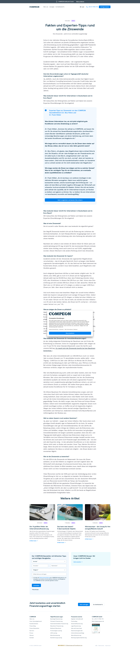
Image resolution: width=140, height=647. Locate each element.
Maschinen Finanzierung (56, 626)
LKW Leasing (53, 633)
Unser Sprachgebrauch (36, 621)
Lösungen (51, 7)
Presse (31, 633)
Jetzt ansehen (77, 562)
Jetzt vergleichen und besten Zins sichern (70, 200)
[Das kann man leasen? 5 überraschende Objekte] (70, 505)
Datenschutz (101, 645)
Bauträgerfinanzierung (56, 619)
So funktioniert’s (60, 7)
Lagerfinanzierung (76, 626)
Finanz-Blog (33, 626)
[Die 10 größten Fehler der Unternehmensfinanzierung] (42, 505)
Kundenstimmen (34, 623)
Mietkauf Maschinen (55, 628)
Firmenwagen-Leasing (56, 630)
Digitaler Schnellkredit (77, 619)
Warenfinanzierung (76, 635)
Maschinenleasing (55, 635)
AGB (96, 645)
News (73, 20)
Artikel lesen (33, 541)
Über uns (45, 7)
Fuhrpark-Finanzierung (56, 621)
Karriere (32, 630)
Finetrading (74, 621)
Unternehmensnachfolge (77, 633)
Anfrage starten (104, 7)
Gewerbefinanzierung (77, 623)
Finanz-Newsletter (34, 628)
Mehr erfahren (80, 1)
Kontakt (32, 637)
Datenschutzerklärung (44, 577)
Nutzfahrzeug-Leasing (56, 637)
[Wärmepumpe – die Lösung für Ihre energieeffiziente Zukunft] (97, 505)
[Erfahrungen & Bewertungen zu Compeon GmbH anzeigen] (96, 624)
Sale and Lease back (76, 628)
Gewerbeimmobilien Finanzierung (59, 623)
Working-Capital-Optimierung (79, 637)
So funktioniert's (98, 604)
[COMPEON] (34, 7)
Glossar (32, 635)
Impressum (107, 645)
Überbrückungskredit (76, 630)
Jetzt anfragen (84, 604)
